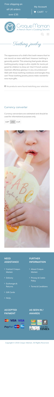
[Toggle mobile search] (42, 34)
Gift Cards (10, 292)
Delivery (9, 278)
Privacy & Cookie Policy (38, 279)
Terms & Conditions (39, 286)
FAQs (8, 298)
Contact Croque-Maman (13, 270)
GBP (7, 122)
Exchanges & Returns (11, 285)
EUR (18, 122)
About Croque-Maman (37, 270)
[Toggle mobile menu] (48, 34)
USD (13, 122)
